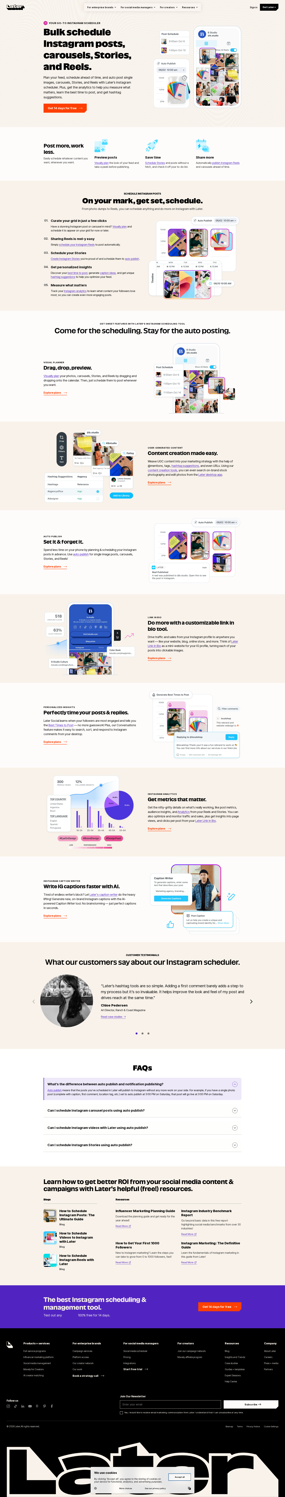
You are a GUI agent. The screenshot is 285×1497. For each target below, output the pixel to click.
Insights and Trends (235, 1357)
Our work (77, 1369)
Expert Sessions (233, 1375)
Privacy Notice (253, 1426)
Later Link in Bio (205, 820)
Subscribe (251, 1404)
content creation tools (162, 470)
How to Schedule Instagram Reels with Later (76, 1260)
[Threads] (37, 1406)
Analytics (184, 812)
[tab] (136, 1033)
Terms (240, 1426)
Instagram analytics (75, 291)
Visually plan (102, 162)
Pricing (127, 1357)
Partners (268, 1369)
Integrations (129, 1363)
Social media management (37, 1363)
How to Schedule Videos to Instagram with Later (76, 1237)
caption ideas (108, 273)
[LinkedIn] (22, 1406)
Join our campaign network (191, 1351)
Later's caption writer (104, 894)
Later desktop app (210, 474)
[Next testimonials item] (251, 1002)
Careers (268, 1357)
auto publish (132, 258)
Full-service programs (34, 1351)
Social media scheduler (135, 1351)
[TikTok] (15, 1406)
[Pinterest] (44, 1406)
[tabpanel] (144, 999)
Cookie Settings (271, 1426)
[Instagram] (8, 1406)
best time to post (77, 273)
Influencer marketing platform (38, 1357)
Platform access (81, 1357)
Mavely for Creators (33, 1369)
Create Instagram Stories (65, 258)
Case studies (231, 1363)
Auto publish (55, 1090)
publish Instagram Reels (226, 162)
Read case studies (111, 1016)
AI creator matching (33, 1375)
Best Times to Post (60, 725)
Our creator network (83, 1363)
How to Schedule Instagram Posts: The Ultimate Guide (77, 1215)
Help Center (231, 1381)
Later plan (70, 1315)
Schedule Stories (155, 162)
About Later (270, 1351)
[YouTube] (30, 1406)
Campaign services (82, 1351)
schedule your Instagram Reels (77, 244)
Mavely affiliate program (189, 1357)
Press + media (271, 1363)
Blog (227, 1351)
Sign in (253, 7)
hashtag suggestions (63, 276)
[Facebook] (51, 1406)
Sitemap (229, 1426)
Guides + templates (235, 1369)
